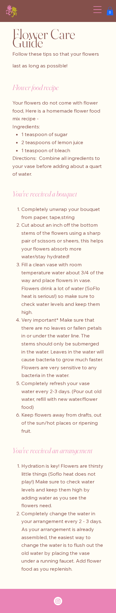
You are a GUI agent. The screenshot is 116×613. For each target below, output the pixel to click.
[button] (110, 11)
